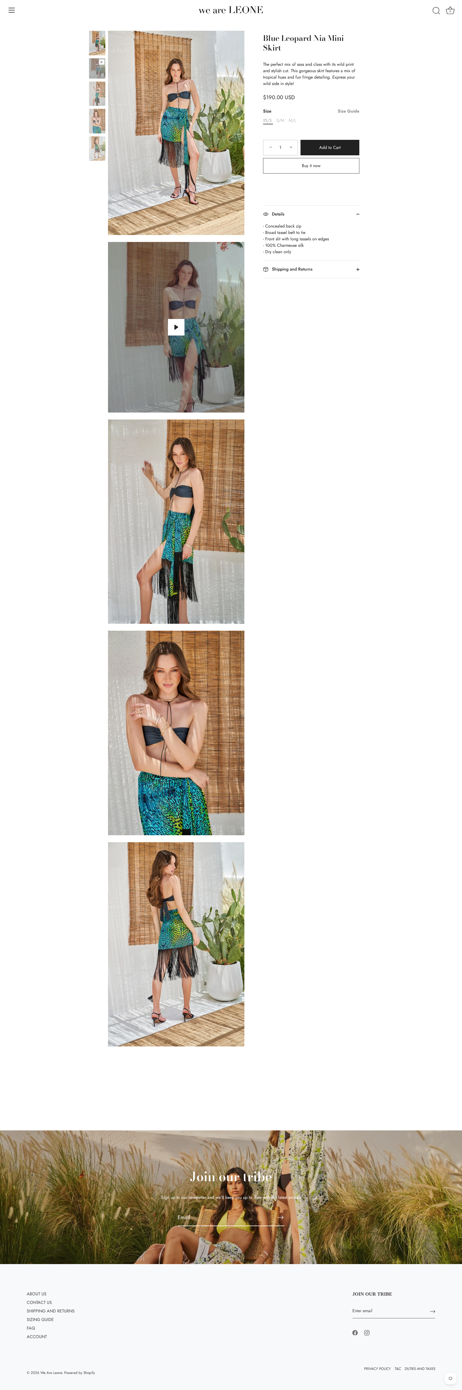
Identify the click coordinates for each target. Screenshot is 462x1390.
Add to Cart (330, 147)
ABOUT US (37, 1294)
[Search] (436, 11)
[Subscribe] (280, 1217)
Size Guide (348, 111)
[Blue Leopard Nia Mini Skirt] (97, 43)
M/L (292, 120)
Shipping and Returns (292, 269)
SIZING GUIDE (40, 1319)
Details (277, 214)
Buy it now (311, 166)
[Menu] (12, 10)
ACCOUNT (37, 1337)
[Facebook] (355, 1332)
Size (311, 111)
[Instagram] (366, 1332)
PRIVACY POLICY (377, 1368)
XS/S (267, 120)
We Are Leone (51, 1372)
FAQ (31, 1328)
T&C (398, 1368)
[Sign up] (432, 1311)
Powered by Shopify (79, 1372)
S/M (280, 120)
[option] (97, 44)
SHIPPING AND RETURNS (51, 1311)
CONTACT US (39, 1302)
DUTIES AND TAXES (420, 1368)
